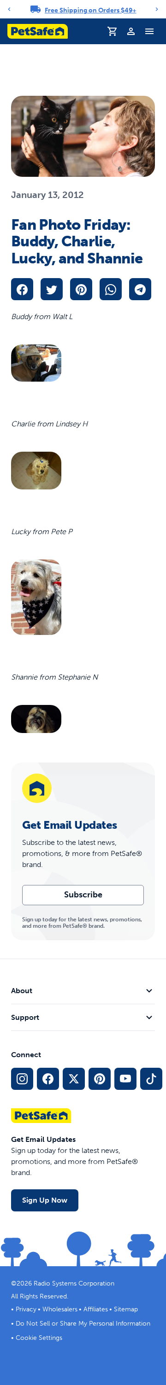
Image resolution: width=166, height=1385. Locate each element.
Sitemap (126, 1309)
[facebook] (22, 289)
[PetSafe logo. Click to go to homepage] (37, 31)
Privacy (26, 1309)
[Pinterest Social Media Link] (100, 1079)
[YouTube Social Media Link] (125, 1079)
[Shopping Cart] (112, 31)
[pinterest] (81, 289)
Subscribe (83, 895)
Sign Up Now (44, 1200)
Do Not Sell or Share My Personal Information (83, 1323)
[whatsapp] (111, 289)
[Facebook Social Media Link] (48, 1079)
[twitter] (52, 289)
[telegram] (140, 289)
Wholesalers (59, 1309)
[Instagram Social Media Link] (22, 1079)
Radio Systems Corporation (74, 1283)
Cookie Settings (39, 1338)
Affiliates (95, 1309)
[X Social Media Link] (74, 1079)
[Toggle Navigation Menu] (149, 31)
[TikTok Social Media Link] (151, 1079)
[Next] (157, 9)
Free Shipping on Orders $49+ (90, 10)
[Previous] (9, 9)
